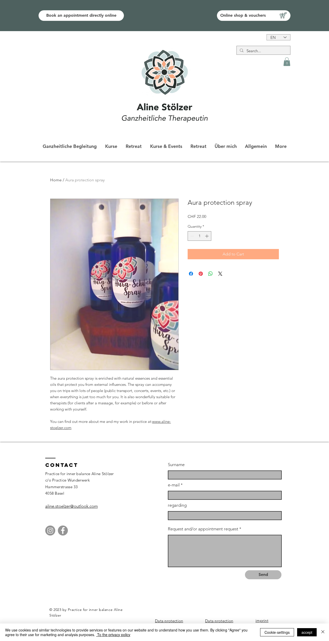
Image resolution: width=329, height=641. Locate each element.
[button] (286, 61)
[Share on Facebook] (191, 274)
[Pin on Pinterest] (201, 274)
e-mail (174, 485)
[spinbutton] (199, 236)
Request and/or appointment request (203, 529)
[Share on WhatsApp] (210, 274)
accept (306, 632)
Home (56, 179)
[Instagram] (50, 531)
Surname (176, 464)
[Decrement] (191, 236)
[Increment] (207, 236)
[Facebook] (63, 531)
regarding (177, 505)
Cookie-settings (277, 632)
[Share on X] (220, 274)
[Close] (323, 632)
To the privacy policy (113, 634)
